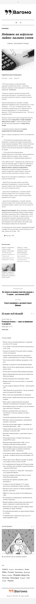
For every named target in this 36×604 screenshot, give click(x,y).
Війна (4, 572)
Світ (28, 578)
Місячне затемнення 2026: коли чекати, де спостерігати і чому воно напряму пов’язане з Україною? (16, 413)
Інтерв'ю (11, 569)
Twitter (10, 78)
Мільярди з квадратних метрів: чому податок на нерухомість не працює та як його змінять (8, 274)
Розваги (22, 578)
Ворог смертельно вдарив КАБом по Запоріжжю (17, 395)
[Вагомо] (18, 12)
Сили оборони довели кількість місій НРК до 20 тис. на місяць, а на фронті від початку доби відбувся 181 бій (18, 455)
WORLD (5, 569)
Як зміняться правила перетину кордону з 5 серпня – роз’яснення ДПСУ (18, 293)
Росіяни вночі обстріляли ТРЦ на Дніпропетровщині (18, 371)
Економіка (5, 28)
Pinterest (16, 78)
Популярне (14, 577)
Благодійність (19, 569)
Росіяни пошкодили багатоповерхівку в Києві (16, 379)
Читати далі (5, 329)
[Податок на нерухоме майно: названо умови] (18, 59)
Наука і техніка (7, 575)
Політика (5, 578)
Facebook (4, 78)
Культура (27, 572)
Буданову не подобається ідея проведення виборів (17, 364)
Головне (11, 572)
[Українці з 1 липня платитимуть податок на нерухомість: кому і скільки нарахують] (25, 254)
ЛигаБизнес (12, 90)
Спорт (4, 581)
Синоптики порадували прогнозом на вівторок (16, 417)
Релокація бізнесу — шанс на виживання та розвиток (17, 322)
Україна (10, 580)
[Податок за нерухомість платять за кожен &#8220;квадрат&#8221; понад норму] (9, 253)
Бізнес (27, 569)
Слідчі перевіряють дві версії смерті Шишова (18, 304)
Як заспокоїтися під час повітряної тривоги (14, 556)
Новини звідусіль (21, 575)
